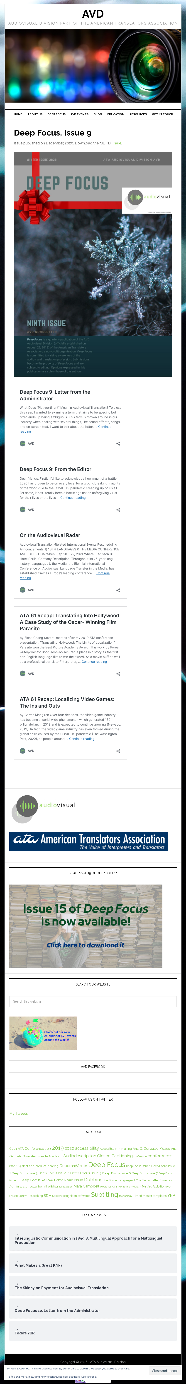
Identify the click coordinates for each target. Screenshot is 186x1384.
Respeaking (35, 1195)
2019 (58, 1148)
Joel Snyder (110, 1180)
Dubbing (93, 1179)
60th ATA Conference (26, 1149)
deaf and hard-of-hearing (40, 1166)
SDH (47, 1195)
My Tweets (18, 1113)
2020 (69, 1148)
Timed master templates (149, 1195)
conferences (160, 1155)
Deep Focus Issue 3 (25, 1173)
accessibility (87, 1148)
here (117, 143)
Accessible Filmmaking (116, 1148)
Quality (23, 1196)
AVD (93, 14)
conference (140, 1156)
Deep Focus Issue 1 (138, 1166)
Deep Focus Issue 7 (145, 1173)
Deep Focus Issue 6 (116, 1173)
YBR (171, 1195)
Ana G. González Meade (151, 1148)
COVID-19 (15, 1166)
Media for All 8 (108, 1186)
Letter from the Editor (43, 1186)
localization (66, 1186)
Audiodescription (79, 1155)
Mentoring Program (129, 1186)
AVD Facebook (93, 1067)
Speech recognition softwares (71, 1195)
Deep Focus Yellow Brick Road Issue (51, 1180)
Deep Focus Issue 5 (85, 1173)
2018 (48, 1148)
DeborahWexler (73, 1165)
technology (125, 1196)
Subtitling (104, 1194)
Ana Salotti (55, 1156)
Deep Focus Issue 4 (54, 1173)
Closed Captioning (115, 1155)
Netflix (147, 1186)
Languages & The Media (134, 1180)
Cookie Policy (89, 1376)
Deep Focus (106, 1165)
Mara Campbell (86, 1186)
